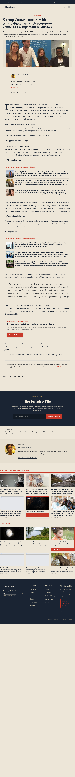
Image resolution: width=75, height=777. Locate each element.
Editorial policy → (59, 367)
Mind (31, 596)
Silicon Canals (20, 354)
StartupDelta (14, 110)
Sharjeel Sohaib (23, 75)
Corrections (49, 599)
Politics (32, 592)
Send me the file (54, 416)
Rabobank (61, 208)
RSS (61, 611)
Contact (47, 602)
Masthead (48, 592)
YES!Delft (42, 105)
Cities (32, 599)
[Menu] (69, 7)
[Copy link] (25, 92)
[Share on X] (17, 92)
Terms (56, 619)
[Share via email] (23, 376)
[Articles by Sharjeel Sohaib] (13, 76)
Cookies (63, 619)
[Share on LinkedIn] (21, 92)
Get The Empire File (65, 1)
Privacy (49, 619)
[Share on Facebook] (19, 376)
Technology (33, 589)
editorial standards (10, 434)
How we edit (14, 87)
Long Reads (33, 602)
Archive (32, 606)
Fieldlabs (21, 211)
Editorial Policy (50, 596)
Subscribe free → (14, 335)
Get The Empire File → (66, 603)
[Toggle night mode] (54, 2)
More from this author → (28, 457)
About (47, 589)
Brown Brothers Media (10, 593)
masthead (20, 434)
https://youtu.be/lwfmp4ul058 (16, 140)
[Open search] (64, 7)
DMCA (70, 619)
